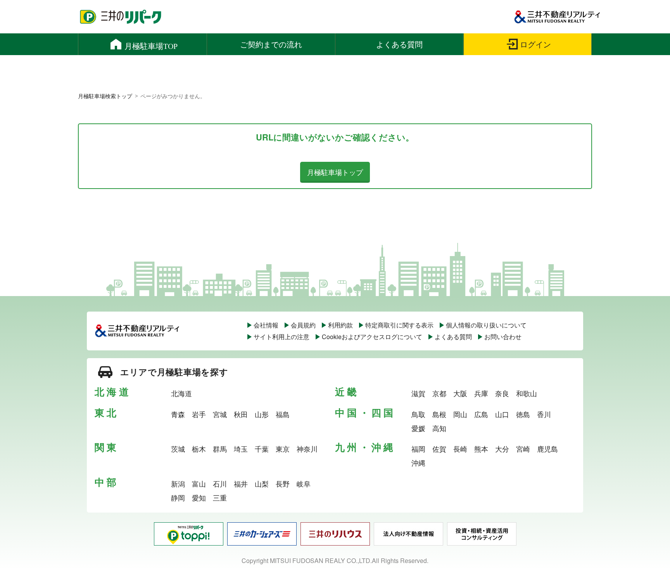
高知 (439, 428)
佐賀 (439, 449)
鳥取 (418, 414)
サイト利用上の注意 (281, 336)
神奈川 (307, 449)
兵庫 (481, 393)
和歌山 (526, 393)
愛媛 (418, 428)
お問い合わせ (502, 336)
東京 (283, 449)
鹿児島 (547, 449)
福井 (241, 483)
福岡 (418, 449)
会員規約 (303, 325)
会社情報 (266, 325)
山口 (502, 414)
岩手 (199, 414)
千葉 (262, 449)
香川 (544, 414)
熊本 (481, 449)
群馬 (220, 449)
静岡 (178, 497)
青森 (178, 414)
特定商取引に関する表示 (399, 325)
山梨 (262, 483)
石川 (220, 483)
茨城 (178, 449)
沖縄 (418, 462)
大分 (502, 449)
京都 (439, 393)
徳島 (523, 414)
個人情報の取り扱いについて (486, 325)
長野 (283, 483)
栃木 (199, 449)
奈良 (502, 393)
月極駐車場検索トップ (105, 96)
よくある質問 (453, 336)
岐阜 (304, 483)
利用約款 (340, 325)
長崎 (460, 449)
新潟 (178, 483)
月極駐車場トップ (335, 172)
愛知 (199, 497)
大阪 (460, 393)
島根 (439, 414)
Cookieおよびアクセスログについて (372, 336)
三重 (220, 497)
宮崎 (523, 449)
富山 (199, 483)
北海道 (181, 393)
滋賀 (418, 393)
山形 (262, 414)
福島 (283, 414)
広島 (481, 414)
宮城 (220, 414)
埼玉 (241, 449)
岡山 (460, 414)
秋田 (241, 414)
